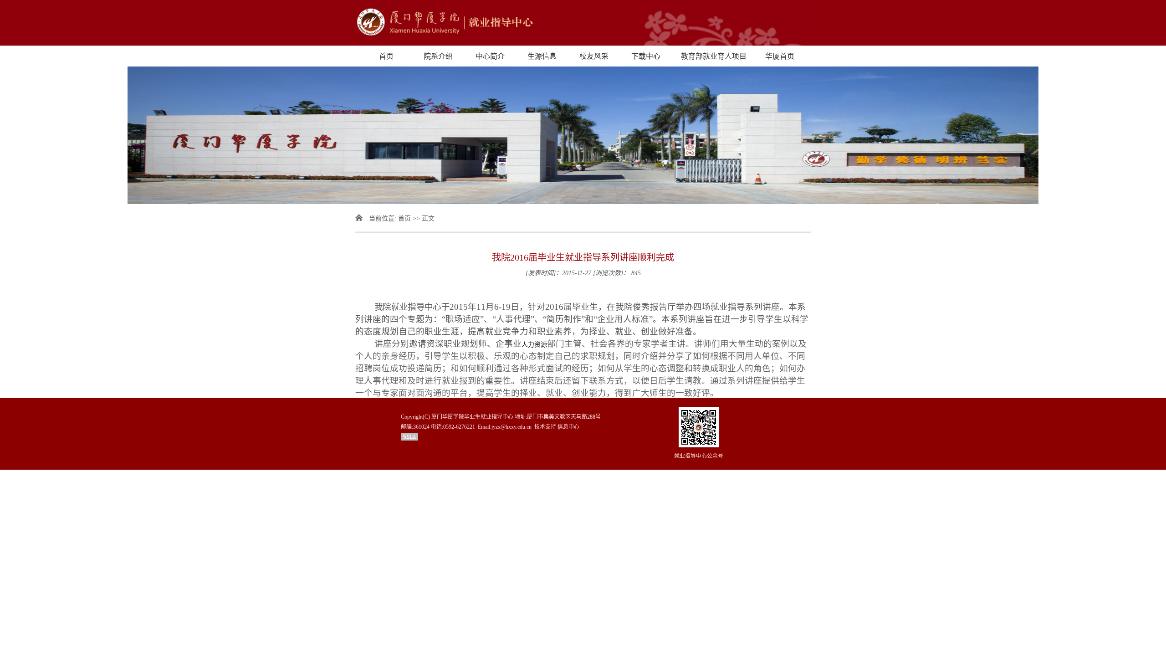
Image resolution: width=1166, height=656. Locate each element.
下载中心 (645, 56)
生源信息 (542, 56)
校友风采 (594, 56)
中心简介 (490, 56)
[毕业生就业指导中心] (583, 23)
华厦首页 (779, 56)
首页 (386, 56)
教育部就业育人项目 (714, 56)
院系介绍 (438, 56)
